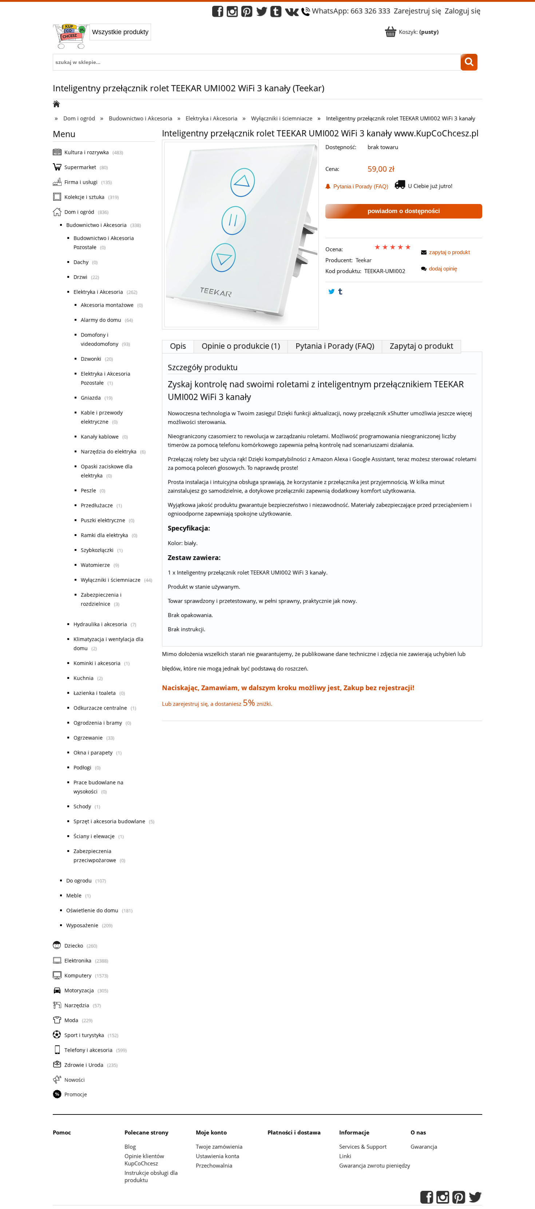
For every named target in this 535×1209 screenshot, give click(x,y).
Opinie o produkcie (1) (241, 346)
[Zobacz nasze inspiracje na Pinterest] (246, 13)
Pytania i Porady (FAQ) (359, 186)
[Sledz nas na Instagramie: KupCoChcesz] (232, 13)
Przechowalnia (214, 1165)
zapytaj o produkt (449, 252)
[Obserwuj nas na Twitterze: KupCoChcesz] (262, 13)
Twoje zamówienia (219, 1146)
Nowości (74, 1079)
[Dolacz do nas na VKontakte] (292, 13)
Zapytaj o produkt (421, 346)
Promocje (75, 1094)
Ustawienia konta (217, 1156)
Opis (178, 346)
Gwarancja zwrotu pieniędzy (374, 1165)
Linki (345, 1156)
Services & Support (363, 1146)
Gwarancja (424, 1146)
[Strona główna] (71, 37)
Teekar (364, 260)
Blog (130, 1146)
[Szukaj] (469, 62)
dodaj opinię (443, 268)
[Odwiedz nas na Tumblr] (275, 13)
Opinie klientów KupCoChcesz (144, 1159)
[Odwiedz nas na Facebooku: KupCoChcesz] (217, 13)
